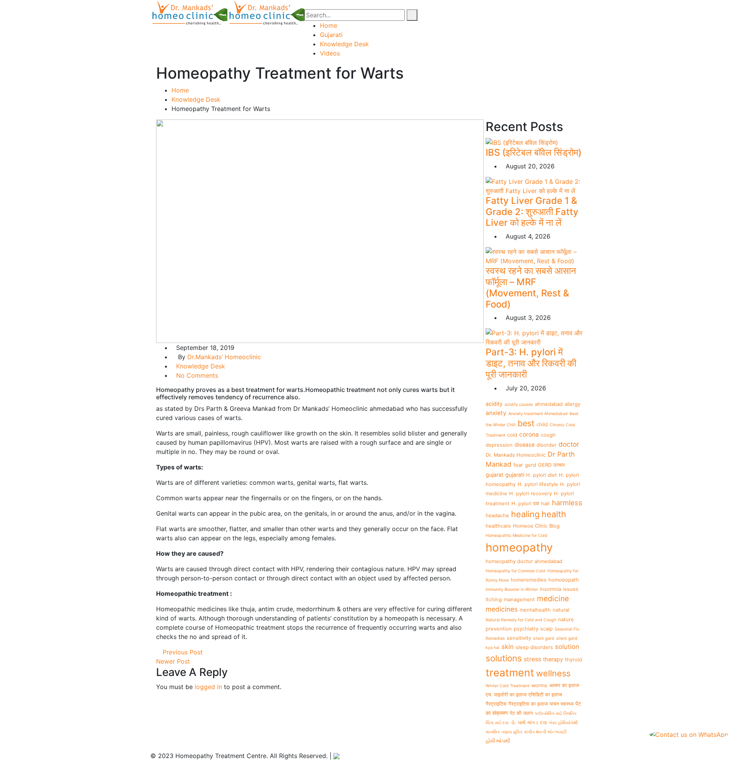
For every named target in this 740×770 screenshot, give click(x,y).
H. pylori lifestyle (538, 484)
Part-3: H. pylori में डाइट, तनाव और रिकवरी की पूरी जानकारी (531, 363)
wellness (553, 673)
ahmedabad (549, 404)
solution (567, 647)
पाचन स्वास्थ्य (562, 704)
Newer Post (174, 661)
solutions (504, 658)
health (554, 514)
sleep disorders (534, 647)
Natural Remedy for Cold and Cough (521, 619)
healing (525, 514)
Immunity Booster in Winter (512, 589)
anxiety (496, 413)
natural (561, 610)
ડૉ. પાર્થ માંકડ (524, 722)
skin (507, 647)
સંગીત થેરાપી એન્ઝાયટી (545, 732)
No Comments (197, 375)
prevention (499, 628)
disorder (546, 445)
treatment (510, 672)
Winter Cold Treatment (508, 685)
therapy (553, 659)
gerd (530, 465)
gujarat (494, 474)
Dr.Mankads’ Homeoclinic (224, 357)
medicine (553, 598)
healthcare (498, 526)
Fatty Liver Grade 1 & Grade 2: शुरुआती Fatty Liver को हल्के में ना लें (532, 212)
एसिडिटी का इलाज (545, 694)
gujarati (514, 474)
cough (548, 435)
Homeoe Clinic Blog (536, 526)
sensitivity (519, 638)
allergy (572, 404)
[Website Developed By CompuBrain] (336, 756)
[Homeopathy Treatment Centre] (188, 12)
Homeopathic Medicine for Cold (516, 535)
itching (494, 599)
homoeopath (563, 580)
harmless (567, 502)
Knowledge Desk (344, 44)
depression (499, 445)
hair (545, 503)
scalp (546, 628)
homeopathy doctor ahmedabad (524, 561)
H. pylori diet (541, 475)
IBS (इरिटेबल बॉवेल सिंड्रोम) (534, 152)
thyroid (573, 659)
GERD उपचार (551, 465)
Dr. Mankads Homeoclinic (516, 455)
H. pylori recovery (530, 493)
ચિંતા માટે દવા (497, 722)
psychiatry (526, 628)
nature (566, 619)
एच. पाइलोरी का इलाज (506, 694)
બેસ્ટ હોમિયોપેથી (563, 722)
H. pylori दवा (525, 503)
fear (518, 465)
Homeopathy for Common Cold (515, 570)
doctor (568, 444)
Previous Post (182, 652)
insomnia (550, 589)
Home (328, 25)
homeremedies (529, 580)
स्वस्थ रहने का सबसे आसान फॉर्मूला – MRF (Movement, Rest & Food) (531, 287)
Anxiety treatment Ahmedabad (538, 413)
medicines (502, 609)
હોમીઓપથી (498, 741)
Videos (330, 53)
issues (571, 589)
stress (532, 659)
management (519, 599)
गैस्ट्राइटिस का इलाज (528, 704)
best (526, 423)
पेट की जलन (521, 713)
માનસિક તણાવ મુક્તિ (504, 732)
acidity (494, 403)
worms (539, 685)
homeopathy (519, 547)
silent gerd (543, 638)
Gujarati (331, 35)
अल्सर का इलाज (564, 685)
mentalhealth (535, 610)
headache (497, 515)
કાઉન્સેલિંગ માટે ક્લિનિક (556, 713)
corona (529, 434)
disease (525, 444)
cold (512, 435)
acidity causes (519, 404)
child (542, 424)
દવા (543, 722)
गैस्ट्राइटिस (496, 704)
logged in (208, 687)
